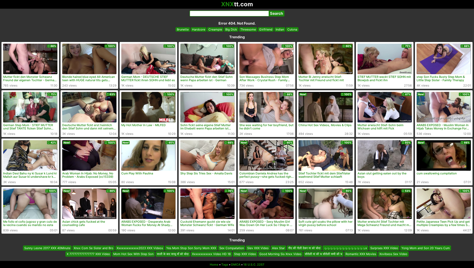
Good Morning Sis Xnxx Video (280, 254)
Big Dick (231, 29)
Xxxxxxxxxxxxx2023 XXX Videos (140, 248)
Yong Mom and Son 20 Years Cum (425, 248)
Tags (224, 264)
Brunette (183, 29)
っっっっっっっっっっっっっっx (345, 248)
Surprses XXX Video (384, 248)
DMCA (236, 264)
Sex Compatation (231, 248)
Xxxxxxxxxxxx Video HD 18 (211, 254)
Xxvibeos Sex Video (393, 254)
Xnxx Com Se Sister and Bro (93, 248)
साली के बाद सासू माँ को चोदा (173, 254)
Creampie (215, 29)
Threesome (248, 29)
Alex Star (278, 248)
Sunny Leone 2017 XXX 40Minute (47, 248)
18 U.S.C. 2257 (253, 264)
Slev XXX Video (258, 248)
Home (214, 264)
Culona (292, 29)
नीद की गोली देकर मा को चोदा (304, 248)
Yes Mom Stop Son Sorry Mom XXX (191, 248)
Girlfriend (265, 29)
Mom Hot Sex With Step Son (133, 254)
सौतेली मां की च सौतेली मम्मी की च (323, 254)
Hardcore (198, 29)
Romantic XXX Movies (361, 254)
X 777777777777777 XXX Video (88, 254)
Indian (280, 29)
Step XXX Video (245, 254)
